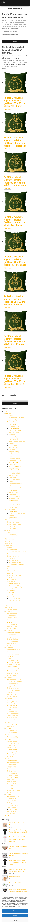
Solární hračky (12, 537)
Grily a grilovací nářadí (14, 426)
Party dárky (10, 577)
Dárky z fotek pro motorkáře (14, 681)
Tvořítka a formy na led (15, 460)
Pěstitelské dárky (11, 579)
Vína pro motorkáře (12, 696)
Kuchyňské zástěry (14, 452)
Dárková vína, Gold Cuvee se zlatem (16, 552)
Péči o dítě (6, 816)
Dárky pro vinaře (11, 528)
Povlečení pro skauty (12, 775)
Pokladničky (12, 443)
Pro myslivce (8, 698)
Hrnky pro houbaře (12, 637)
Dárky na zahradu (11, 422)
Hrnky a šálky (12, 449)
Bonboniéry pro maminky (13, 649)
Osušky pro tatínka (12, 803)
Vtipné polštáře (13, 445)
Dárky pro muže (9, 539)
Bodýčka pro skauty (12, 760)
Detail (9, 109)
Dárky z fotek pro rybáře (13, 743)
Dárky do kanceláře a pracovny (15, 418)
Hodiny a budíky (13, 437)
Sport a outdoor (11, 590)
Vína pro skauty (11, 792)
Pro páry (7, 722)
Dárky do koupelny (12, 420)
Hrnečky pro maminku (13, 654)
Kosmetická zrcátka (14, 439)
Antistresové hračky (12, 549)
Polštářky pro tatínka (12, 805)
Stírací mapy (10, 592)
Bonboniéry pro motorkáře (14, 679)
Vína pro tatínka (11, 813)
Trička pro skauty (11, 784)
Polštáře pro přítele (12, 732)
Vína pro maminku (12, 675)
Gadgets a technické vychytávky (15, 564)
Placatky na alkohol (12, 581)
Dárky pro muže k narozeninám (17, 513)
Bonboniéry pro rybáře (13, 609)
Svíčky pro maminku (12, 667)
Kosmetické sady (11, 569)
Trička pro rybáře (11, 754)
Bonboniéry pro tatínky (13, 796)
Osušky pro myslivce (12, 711)
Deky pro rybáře (11, 745)
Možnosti (15, 920)
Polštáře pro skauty (12, 773)
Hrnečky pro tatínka (12, 801)
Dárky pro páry (9, 541)
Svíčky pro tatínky (11, 807)
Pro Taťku (8, 794)
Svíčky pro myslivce (12, 716)
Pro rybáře (8, 739)
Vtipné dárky (10, 596)
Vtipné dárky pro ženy (14, 601)
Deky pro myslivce (12, 705)
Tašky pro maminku (12, 671)
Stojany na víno (13, 507)
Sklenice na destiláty (16, 458)
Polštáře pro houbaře (12, 641)
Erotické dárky (11, 558)
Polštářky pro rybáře (12, 752)
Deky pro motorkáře (12, 684)
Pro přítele (8, 728)
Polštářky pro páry (12, 724)
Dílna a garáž (12, 424)
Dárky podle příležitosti (11, 509)
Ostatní (9, 620)
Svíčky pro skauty (11, 779)
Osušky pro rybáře (12, 750)
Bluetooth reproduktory (15, 586)
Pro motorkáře (9, 677)
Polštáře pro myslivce (13, 713)
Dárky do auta (10, 415)
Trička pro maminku (12, 673)
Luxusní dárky (10, 573)
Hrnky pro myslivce (12, 707)
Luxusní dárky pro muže (15, 575)
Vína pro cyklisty (11, 628)
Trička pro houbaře (12, 643)
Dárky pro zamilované (13, 556)
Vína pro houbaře (11, 645)
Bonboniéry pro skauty (13, 762)
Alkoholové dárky (11, 547)
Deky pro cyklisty (11, 615)
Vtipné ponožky (11, 603)
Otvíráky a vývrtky (13, 454)
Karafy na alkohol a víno (15, 466)
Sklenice (11, 456)
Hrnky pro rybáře (11, 747)
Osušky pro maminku (12, 660)
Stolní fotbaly (10, 594)
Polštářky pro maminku (13, 662)
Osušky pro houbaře (12, 639)
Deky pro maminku (12, 652)
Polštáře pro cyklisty (12, 624)
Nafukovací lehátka (14, 428)
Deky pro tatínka (11, 799)
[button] (27, 894)
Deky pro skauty (11, 764)
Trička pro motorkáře (12, 694)
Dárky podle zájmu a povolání (13, 520)
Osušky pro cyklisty (12, 622)
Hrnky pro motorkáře (12, 686)
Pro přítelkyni (8, 735)
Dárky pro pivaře (11, 526)
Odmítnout (15, 915)
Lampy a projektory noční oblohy (17, 441)
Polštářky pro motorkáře (13, 690)
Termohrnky (13, 490)
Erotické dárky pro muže (15, 560)
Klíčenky (9, 566)
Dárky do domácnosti (11, 413)
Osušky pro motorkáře (13, 688)
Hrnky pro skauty (11, 767)
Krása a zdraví (11, 571)
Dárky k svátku (11, 515)
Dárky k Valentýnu (12, 518)
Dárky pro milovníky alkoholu (14, 524)
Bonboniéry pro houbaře (13, 633)
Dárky (5, 411)
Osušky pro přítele (12, 730)
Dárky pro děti (9, 530)
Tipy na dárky (9, 545)
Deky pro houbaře (11, 635)
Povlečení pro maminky (13, 664)
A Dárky (4, 2)
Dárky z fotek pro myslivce (14, 703)
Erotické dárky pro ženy (15, 562)
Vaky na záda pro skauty (13, 790)
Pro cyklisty (8, 611)
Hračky (9, 532)
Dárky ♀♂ (6, 605)
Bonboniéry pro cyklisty (13, 613)
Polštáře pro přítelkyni (13, 737)
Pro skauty (8, 758)
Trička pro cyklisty (12, 626)
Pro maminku (9, 647)
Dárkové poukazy (11, 554)
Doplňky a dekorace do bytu (14, 432)
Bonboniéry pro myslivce (13, 701)
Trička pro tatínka (11, 811)
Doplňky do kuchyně (12, 447)
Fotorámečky (12, 435)
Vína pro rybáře (11, 756)
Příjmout (15, 911)
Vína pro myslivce (12, 720)
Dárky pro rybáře (9, 607)
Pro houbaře (8, 630)
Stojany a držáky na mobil (15, 588)
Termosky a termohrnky (15, 488)
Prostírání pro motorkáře (13, 692)
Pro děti (11, 786)
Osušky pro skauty (12, 771)
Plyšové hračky (13, 535)
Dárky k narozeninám (12, 511)
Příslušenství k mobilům (13, 584)
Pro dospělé (12, 788)
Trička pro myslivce (12, 718)
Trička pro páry (11, 726)
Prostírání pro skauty (12, 777)
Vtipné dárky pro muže (15, 598)
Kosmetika (10, 656)
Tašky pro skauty (11, 781)
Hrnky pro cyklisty (11, 618)
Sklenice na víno (14, 486)
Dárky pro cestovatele (13, 522)
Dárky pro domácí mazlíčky (14, 430)
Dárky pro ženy (9, 543)
